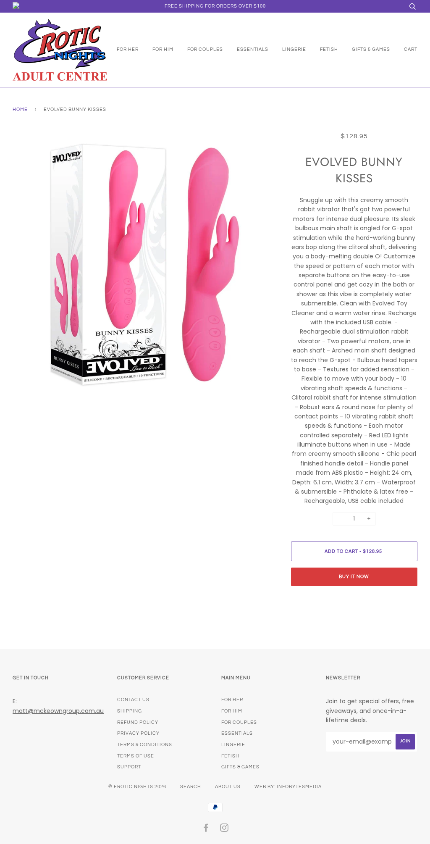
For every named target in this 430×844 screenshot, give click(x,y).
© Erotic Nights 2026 (137, 786)
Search (190, 786)
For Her (128, 49)
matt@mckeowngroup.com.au (58, 711)
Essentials (252, 49)
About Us (228, 786)
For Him (162, 49)
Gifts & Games (371, 49)
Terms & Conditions (144, 744)
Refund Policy (137, 722)
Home (20, 109)
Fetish (329, 49)
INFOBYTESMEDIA (299, 786)
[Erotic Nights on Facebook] (206, 829)
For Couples (205, 49)
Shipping (129, 711)
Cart (410, 49)
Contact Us (133, 699)
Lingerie (294, 49)
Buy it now (354, 576)
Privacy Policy (138, 733)
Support (129, 767)
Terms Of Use (135, 756)
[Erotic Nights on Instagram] (224, 829)
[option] (145, 264)
